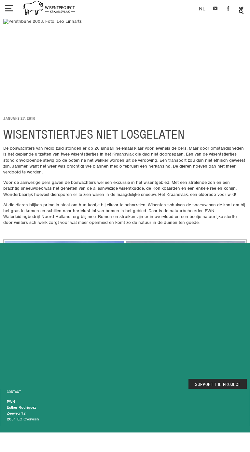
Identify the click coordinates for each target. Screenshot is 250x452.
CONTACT (14, 391)
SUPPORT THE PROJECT (217, 384)
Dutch (202, 9)
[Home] (49, 8)
